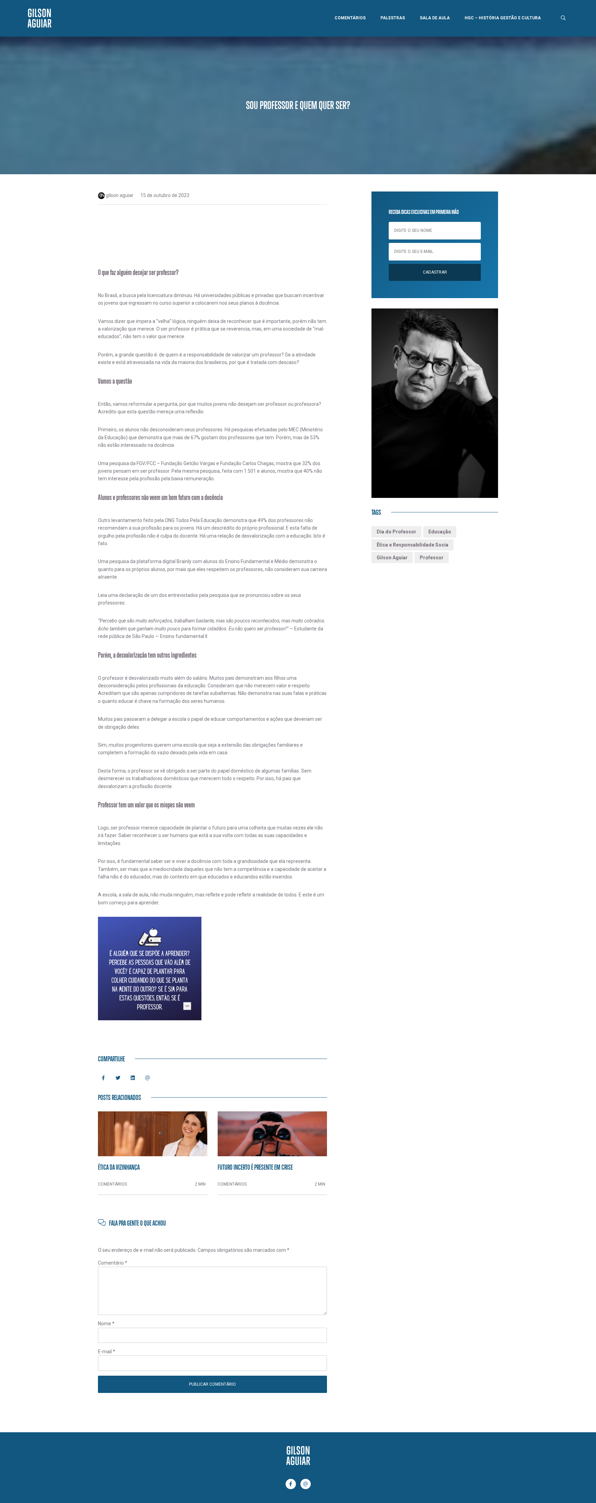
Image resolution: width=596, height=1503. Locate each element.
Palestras (392, 18)
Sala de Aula (435, 18)
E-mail (106, 1351)
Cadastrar (435, 272)
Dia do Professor (396, 531)
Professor (432, 557)
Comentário (112, 1263)
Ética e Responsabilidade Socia (412, 545)
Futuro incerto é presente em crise (255, 1167)
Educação (439, 531)
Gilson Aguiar (392, 557)
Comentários (350, 18)
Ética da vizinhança (119, 1167)
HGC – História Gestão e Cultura (503, 18)
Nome (106, 1323)
